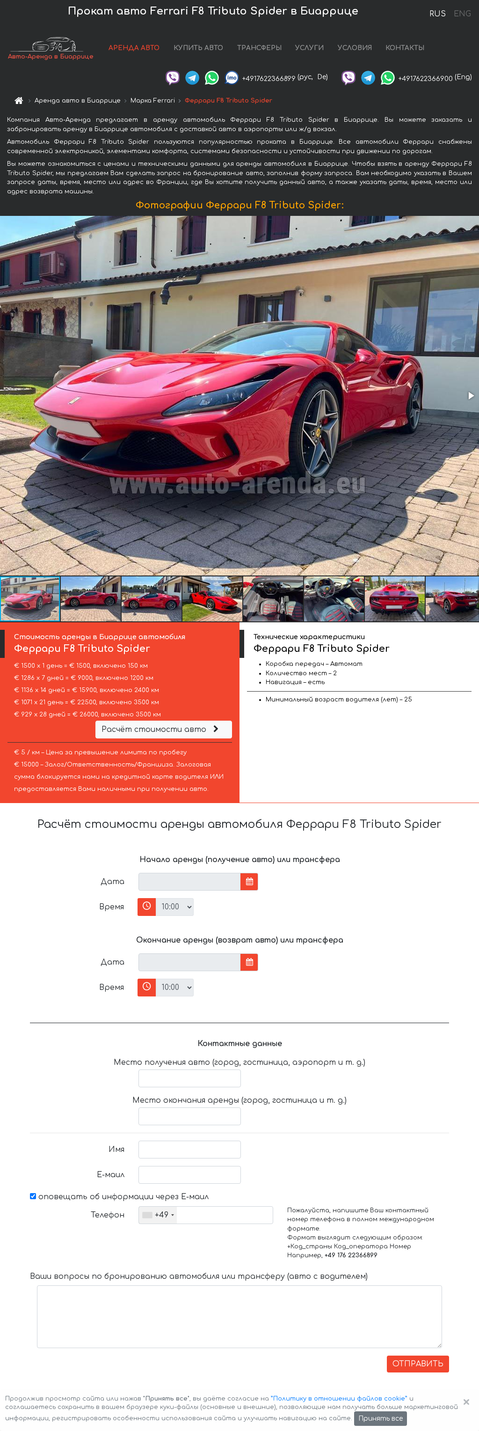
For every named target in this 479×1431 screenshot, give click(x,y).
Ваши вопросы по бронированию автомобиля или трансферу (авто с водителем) (199, 1276)
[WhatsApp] (212, 77)
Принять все (380, 1418)
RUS (437, 14)
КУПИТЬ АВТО (198, 48)
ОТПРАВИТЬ (417, 1364)
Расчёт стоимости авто (155, 729)
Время (111, 907)
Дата (112, 882)
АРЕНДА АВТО (134, 48)
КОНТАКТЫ (404, 48)
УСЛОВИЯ (355, 48)
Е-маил (110, 1175)
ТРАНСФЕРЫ (259, 48)
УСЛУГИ (309, 48)
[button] (470, 395)
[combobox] (158, 1215)
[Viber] (172, 77)
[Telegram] (192, 77)
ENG (462, 14)
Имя (116, 1149)
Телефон (107, 1215)
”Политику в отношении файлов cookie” (339, 1398)
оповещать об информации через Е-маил (122, 1197)
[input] (189, 882)
